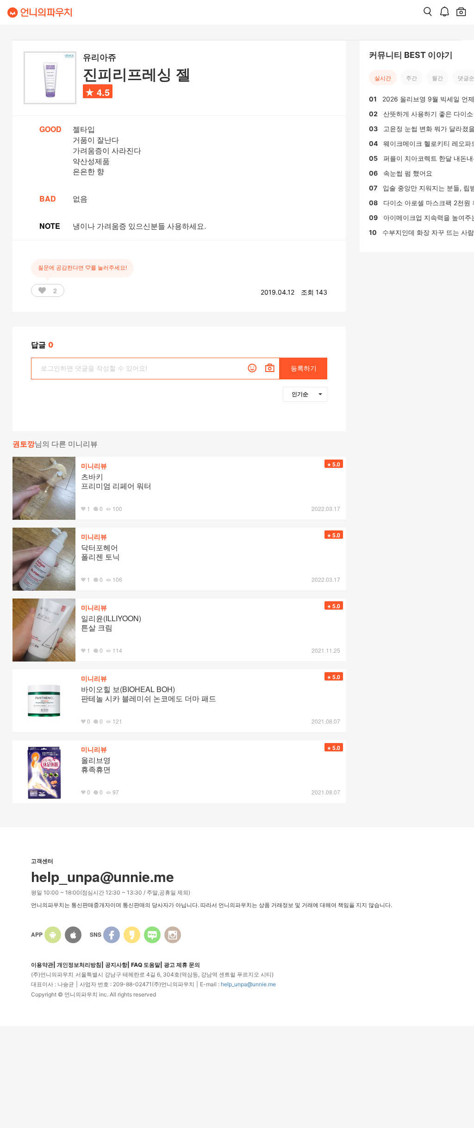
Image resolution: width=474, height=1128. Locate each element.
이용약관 (42, 964)
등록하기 (304, 368)
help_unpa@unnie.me (248, 984)
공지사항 (116, 964)
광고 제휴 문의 (182, 964)
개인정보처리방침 (79, 964)
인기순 (300, 394)
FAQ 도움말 (145, 964)
